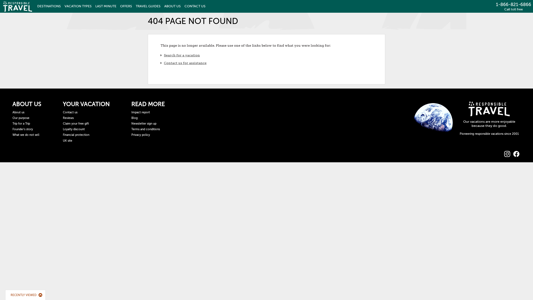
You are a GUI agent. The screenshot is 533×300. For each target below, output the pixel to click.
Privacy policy (140, 134)
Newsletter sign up (143, 123)
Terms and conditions (145, 129)
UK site (67, 140)
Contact (194, 6)
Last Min (105, 6)
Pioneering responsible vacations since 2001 (489, 133)
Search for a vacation (182, 55)
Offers (126, 6)
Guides (148, 6)
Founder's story (22, 129)
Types (78, 6)
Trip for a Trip (21, 123)
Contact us (70, 112)
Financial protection (76, 134)
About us (18, 112)
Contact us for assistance (185, 63)
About (172, 6)
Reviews (68, 118)
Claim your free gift (76, 123)
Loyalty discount (74, 129)
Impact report (140, 112)
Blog (134, 118)
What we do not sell (25, 134)
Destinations (49, 6)
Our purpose (20, 118)
